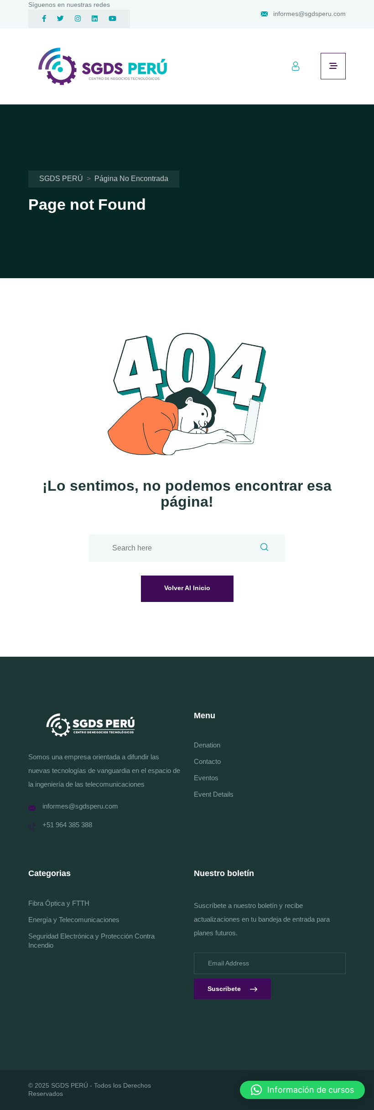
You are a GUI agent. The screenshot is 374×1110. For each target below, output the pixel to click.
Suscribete (224, 988)
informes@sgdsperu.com (309, 13)
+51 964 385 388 (67, 825)
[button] (302, 1090)
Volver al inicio (187, 587)
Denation (207, 745)
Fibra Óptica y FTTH (58, 903)
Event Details (214, 794)
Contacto (207, 761)
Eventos (206, 778)
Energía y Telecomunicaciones (73, 919)
